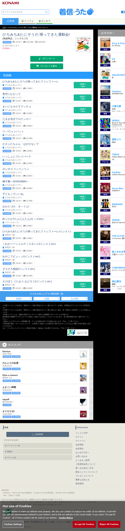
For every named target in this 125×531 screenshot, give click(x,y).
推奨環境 (79, 483)
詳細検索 (39, 434)
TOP (4, 27)
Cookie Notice (66, 518)
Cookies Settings (13, 524)
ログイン (79, 437)
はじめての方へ (83, 452)
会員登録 (79, 445)
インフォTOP (82, 433)
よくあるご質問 (83, 460)
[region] (62, 516)
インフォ (29, 20)
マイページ (81, 441)
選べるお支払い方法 (85, 468)
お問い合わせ (82, 456)
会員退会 (79, 448)
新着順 (18, 298)
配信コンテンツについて (86, 472)
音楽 (11, 20)
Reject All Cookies (109, 524)
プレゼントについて (85, 476)
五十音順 (74, 298)
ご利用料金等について (86, 464)
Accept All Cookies (84, 524)
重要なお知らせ (83, 480)
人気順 (46, 298)
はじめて (46, 20)
